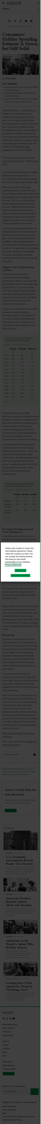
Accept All (20, 570)
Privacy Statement (13, 565)
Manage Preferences (20, 575)
